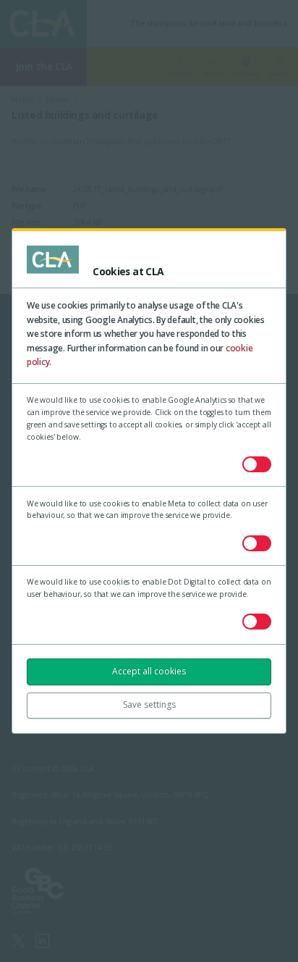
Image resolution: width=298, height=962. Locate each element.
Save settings (149, 704)
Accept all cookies (149, 671)
